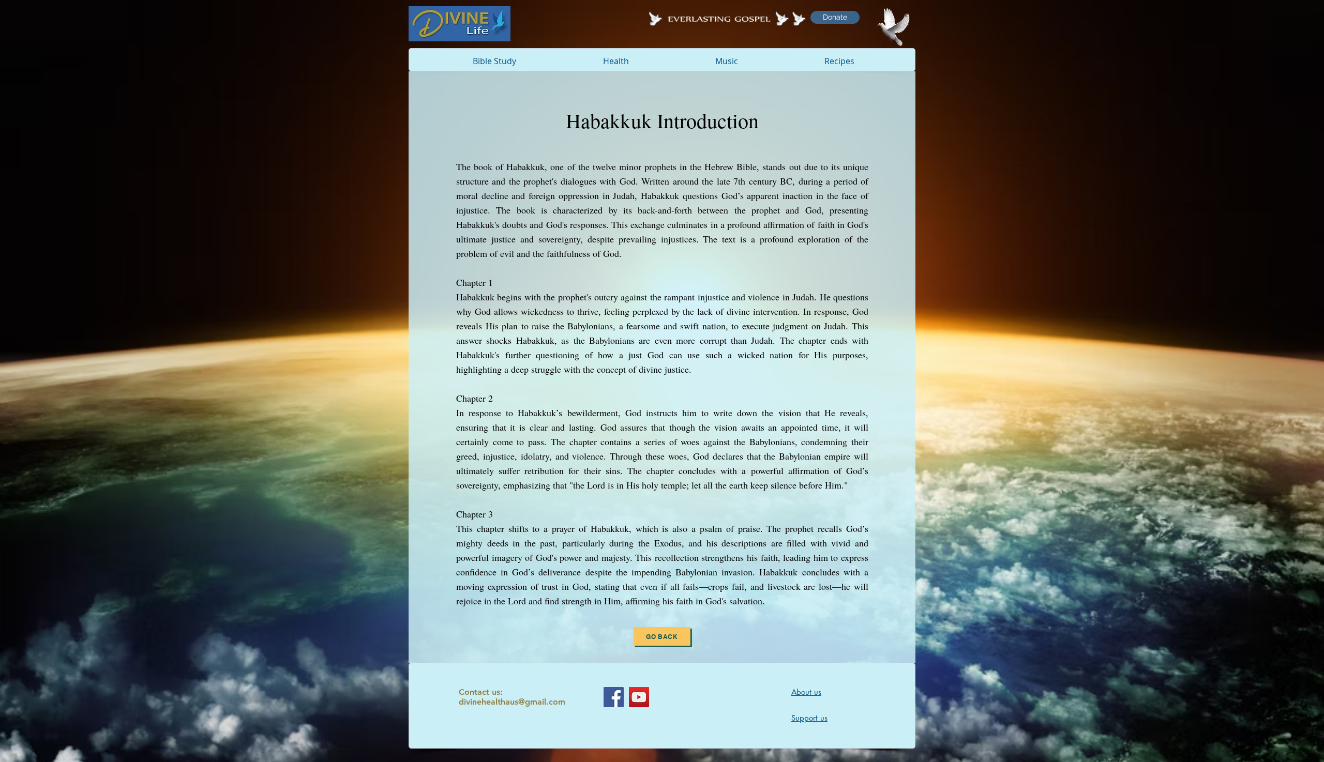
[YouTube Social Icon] (639, 697)
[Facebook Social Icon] (614, 697)
